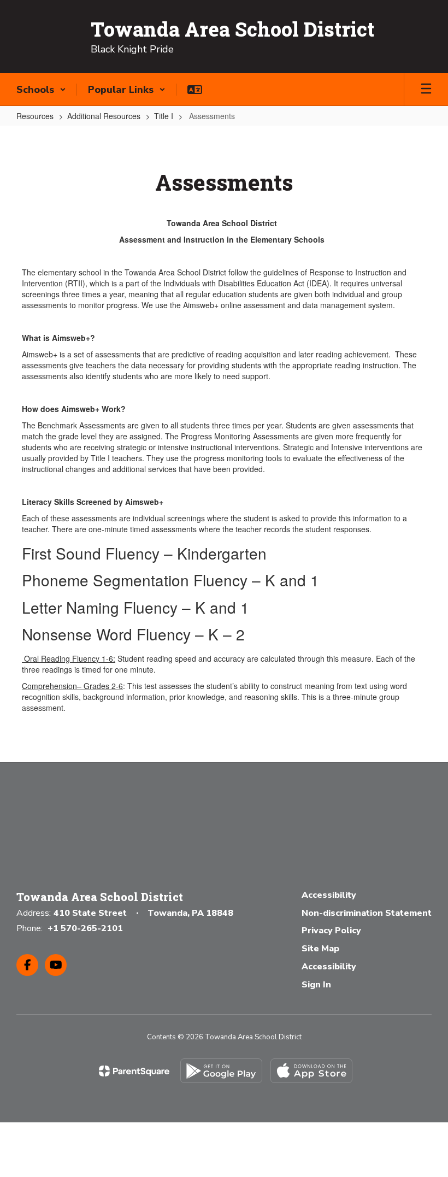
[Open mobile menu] (426, 89)
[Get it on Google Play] (221, 1070)
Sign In (316, 985)
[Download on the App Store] (311, 1070)
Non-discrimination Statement (367, 913)
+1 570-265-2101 (85, 928)
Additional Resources (103, 115)
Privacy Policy (331, 931)
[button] (41, 89)
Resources (35, 115)
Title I (163, 115)
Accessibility (329, 895)
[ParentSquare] (134, 1071)
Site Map (320, 949)
